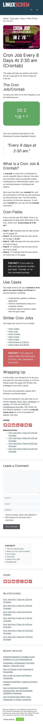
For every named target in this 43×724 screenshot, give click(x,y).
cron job (13, 76)
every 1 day (13, 331)
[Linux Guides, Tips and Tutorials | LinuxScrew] (16, 4)
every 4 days (13, 329)
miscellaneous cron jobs (13, 407)
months (6, 404)
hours (19, 402)
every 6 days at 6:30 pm (18, 345)
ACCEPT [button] (20, 719)
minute (11, 233)
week (23, 255)
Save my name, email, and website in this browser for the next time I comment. (21, 517)
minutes (12, 402)
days (32, 76)
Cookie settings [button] (9, 719)
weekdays (32, 402)
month (14, 249)
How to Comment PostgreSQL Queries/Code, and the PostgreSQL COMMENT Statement (18, 690)
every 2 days (13, 339)
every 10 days (14, 334)
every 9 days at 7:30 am (18, 342)
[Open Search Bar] (31, 10)
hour (10, 239)
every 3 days (13, 337)
